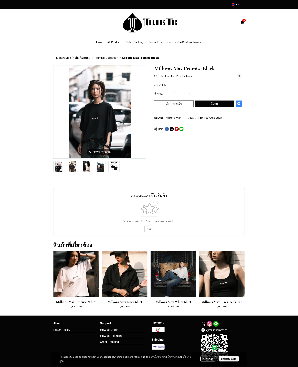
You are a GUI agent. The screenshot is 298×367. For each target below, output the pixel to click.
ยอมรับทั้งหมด (228, 358)
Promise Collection (106, 57)
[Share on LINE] (181, 129)
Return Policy (61, 329)
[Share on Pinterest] (177, 129)
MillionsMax (63, 57)
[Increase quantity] (189, 93)
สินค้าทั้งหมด (82, 57)
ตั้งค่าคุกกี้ (208, 358)
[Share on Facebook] (167, 129)
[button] (237, 4)
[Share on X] (172, 129)
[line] (216, 324)
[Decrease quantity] (176, 93)
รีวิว (149, 228)
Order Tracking (109, 342)
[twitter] (203, 324)
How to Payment (111, 335)
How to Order (109, 329)
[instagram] (209, 324)
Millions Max (173, 117)
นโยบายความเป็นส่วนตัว (165, 356)
